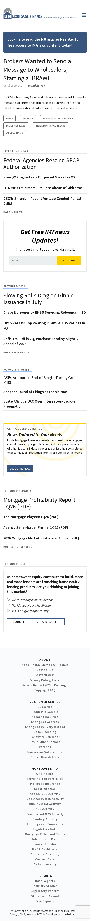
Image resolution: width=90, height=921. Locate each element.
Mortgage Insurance (45, 784)
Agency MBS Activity (45, 794)
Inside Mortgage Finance (58, 118)
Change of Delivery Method (45, 727)
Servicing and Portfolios (45, 779)
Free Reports (45, 901)
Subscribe (45, 707)
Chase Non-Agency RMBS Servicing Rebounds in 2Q (44, 312)
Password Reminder (45, 737)
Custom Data (45, 859)
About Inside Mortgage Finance (45, 665)
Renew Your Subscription (45, 752)
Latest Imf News (15, 151)
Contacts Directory (45, 854)
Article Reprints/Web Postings (45, 685)
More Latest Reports (17, 546)
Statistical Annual (45, 896)
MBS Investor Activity (45, 804)
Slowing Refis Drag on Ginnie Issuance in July (38, 299)
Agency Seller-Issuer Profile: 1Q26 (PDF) (35, 527)
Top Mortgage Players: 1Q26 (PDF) (31, 516)
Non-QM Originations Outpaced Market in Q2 (39, 177)
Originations (14, 133)
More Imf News (12, 212)
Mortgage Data (45, 768)
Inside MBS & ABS (16, 125)
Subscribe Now (20, 468)
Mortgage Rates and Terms (45, 834)
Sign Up (69, 260)
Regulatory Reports (45, 891)
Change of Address (45, 722)
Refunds (45, 747)
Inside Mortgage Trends (51, 125)
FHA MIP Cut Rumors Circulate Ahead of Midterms (42, 187)
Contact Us (45, 670)
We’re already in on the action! (32, 600)
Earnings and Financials (45, 824)
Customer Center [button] (45, 701)
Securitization (45, 789)
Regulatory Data (45, 829)
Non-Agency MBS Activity (45, 799)
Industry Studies (45, 886)
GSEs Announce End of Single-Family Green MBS (41, 380)
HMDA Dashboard (45, 849)
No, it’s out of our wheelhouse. (32, 605)
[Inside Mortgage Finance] (39, 18)
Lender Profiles (45, 844)
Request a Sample (45, 712)
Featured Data (14, 286)
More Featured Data (16, 352)
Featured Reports (17, 491)
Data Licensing (45, 732)
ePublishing (73, 914)
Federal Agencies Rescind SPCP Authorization (41, 163)
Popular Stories (16, 369)
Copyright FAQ (45, 690)
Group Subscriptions (45, 742)
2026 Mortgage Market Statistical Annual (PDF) (41, 538)
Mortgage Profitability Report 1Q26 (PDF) (39, 503)
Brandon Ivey (36, 85)
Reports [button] (45, 876)
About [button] (44, 659)
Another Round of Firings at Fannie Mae (35, 391)
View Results (48, 622)
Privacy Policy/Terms (45, 680)
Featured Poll (14, 564)
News (9, 118)
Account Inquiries (45, 717)
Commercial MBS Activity (45, 814)
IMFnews (28, 118)
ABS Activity (45, 809)
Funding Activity (45, 819)
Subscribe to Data (45, 839)
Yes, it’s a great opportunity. (30, 611)
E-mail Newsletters (45, 757)
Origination (45, 774)
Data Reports (45, 881)
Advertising (45, 675)
